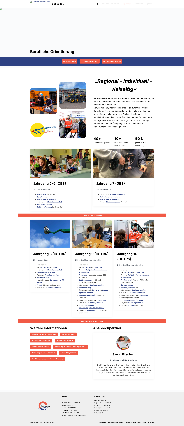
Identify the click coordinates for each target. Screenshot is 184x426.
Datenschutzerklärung (133, 422)
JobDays (102, 300)
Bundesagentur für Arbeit (133, 300)
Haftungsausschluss (115, 422)
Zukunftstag (41, 194)
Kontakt (151, 422)
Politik (55, 267)
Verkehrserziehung (44, 204)
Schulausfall (98, 413)
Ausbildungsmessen (53, 288)
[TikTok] (63, 4)
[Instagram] (61, 4)
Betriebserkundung (44, 207)
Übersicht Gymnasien (68, 353)
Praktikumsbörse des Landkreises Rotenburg (47, 359)
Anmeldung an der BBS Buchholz (43, 353)
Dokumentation (91, 310)
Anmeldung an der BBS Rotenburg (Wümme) (70, 347)
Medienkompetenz (113, 202)
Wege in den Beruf (68, 334)
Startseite (105, 4)
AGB (144, 422)
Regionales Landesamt (102, 403)
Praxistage (83, 275)
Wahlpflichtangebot (54, 202)
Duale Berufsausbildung (65, 340)
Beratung (95, 290)
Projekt (39, 285)
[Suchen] (98, 4)
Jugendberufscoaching (88, 295)
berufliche (131, 305)
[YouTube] (55, 4)
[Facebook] (58, 4)
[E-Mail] (52, 4)
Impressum (102, 422)
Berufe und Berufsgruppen (41, 340)
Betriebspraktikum (86, 280)
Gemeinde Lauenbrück (102, 410)
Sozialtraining (42, 197)
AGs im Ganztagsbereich (46, 199)
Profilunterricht (127, 280)
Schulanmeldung (100, 400)
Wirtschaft (45, 267)
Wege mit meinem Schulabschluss (44, 334)
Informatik (98, 267)
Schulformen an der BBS (40, 347)
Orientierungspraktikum (46, 272)
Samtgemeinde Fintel (102, 408)
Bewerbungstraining (96, 308)
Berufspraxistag (43, 277)
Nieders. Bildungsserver (102, 405)
